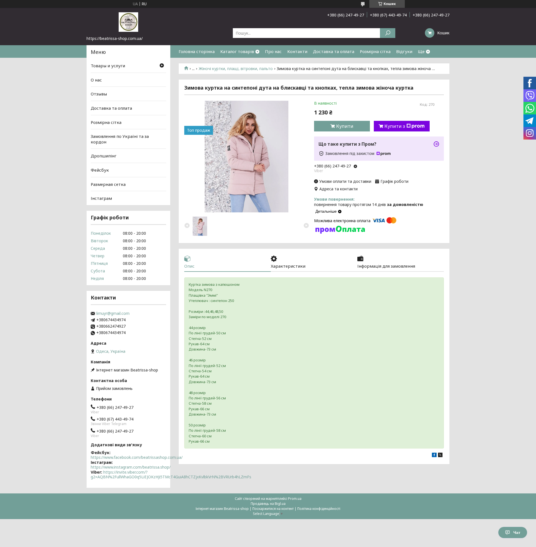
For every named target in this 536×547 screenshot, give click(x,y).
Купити (344, 126)
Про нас (273, 51)
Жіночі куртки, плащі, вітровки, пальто (236, 68)
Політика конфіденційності (318, 508)
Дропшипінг (103, 156)
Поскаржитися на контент (273, 508)
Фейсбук (100, 170)
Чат (516, 532)
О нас (96, 80)
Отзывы (99, 94)
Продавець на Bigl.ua (268, 503)
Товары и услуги (108, 65)
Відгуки (404, 51)
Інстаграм (101, 198)
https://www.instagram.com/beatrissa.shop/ (131, 467)
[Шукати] (387, 33)
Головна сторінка (197, 51)
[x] (440, 455)
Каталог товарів (237, 51)
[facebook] (434, 455)
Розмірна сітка (375, 51)
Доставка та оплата (333, 51)
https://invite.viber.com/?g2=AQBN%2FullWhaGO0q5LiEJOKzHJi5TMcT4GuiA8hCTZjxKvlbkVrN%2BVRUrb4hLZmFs (171, 474)
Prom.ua (295, 498)
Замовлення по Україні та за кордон (120, 139)
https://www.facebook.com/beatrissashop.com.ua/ (137, 457)
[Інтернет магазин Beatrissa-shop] (128, 22)
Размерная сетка (108, 184)
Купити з (394, 126)
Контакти (297, 51)
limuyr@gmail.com (113, 313)
